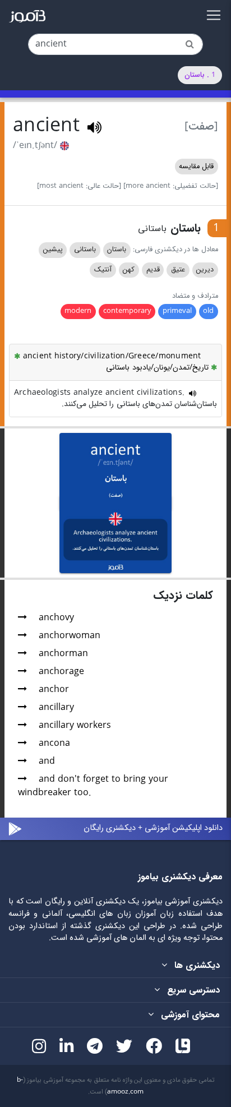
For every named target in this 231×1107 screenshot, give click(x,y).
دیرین (205, 269)
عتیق (178, 269)
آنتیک (103, 269)
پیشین (53, 249)
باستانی (85, 249)
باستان (116, 249)
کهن (129, 269)
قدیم (153, 269)
